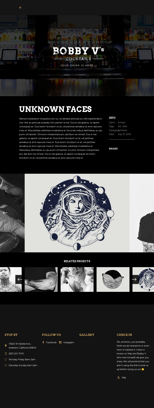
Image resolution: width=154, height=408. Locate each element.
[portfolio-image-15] (77, 213)
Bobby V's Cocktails (35, 59)
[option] (77, 213)
